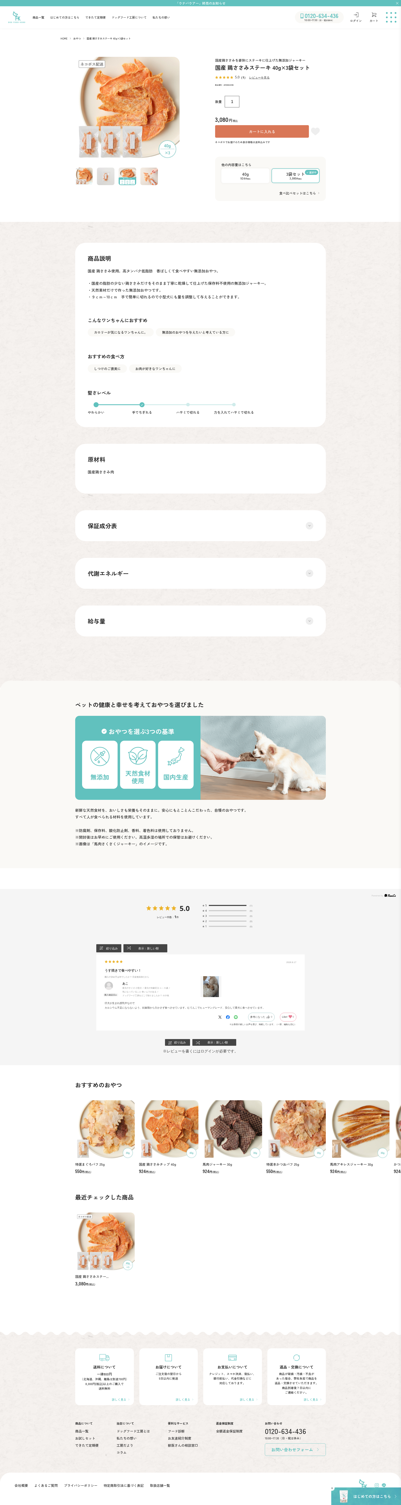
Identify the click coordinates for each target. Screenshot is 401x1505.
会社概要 (21, 1485)
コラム (122, 1452)
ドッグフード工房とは (133, 1431)
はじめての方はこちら (64, 17)
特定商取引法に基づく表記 (124, 1485)
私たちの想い (161, 17)
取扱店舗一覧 (160, 1485)
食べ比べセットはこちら (297, 193)
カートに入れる (262, 131)
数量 (218, 101)
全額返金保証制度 (229, 1431)
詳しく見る (119, 1399)
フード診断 (176, 1431)
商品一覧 (38, 17)
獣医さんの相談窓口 (183, 1445)
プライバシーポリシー (80, 1485)
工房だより (125, 1445)
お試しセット (85, 1438)
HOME (64, 38)
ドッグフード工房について (129, 17)
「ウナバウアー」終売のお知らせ (200, 3)
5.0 (185, 908)
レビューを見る (259, 77)
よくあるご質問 (46, 1485)
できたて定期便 (95, 17)
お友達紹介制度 (179, 1438)
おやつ (77, 38)
